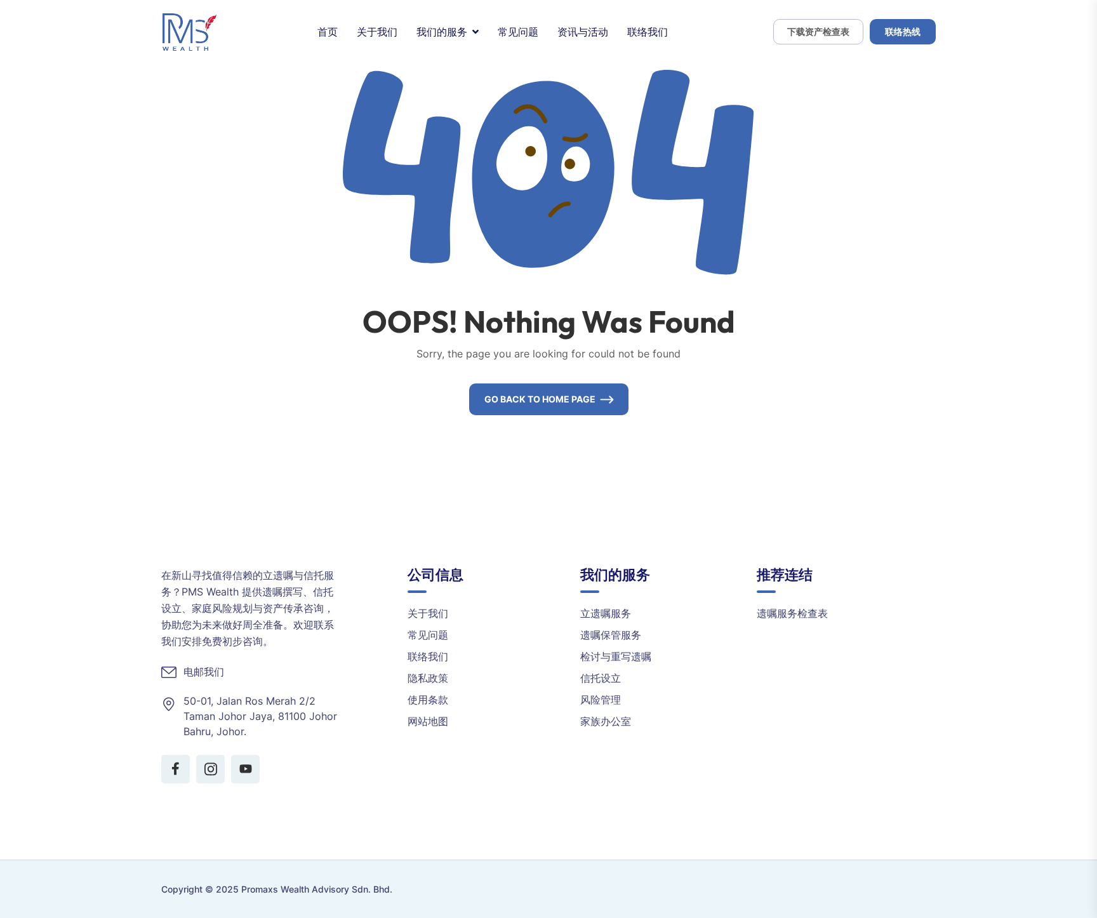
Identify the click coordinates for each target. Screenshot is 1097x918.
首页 (327, 31)
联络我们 (647, 31)
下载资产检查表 (818, 31)
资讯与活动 (582, 31)
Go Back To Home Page (539, 399)
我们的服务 (441, 31)
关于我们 (377, 31)
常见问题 (518, 31)
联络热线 (903, 31)
